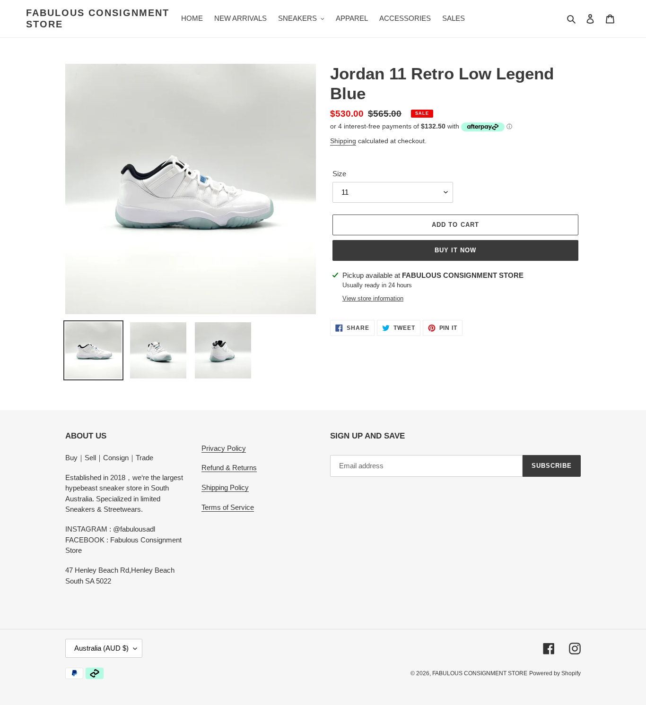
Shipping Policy (225, 487)
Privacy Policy (223, 448)
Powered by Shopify (555, 673)
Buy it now (455, 250)
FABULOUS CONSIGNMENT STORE (97, 18)
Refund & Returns (229, 468)
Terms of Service (227, 507)
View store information (372, 298)
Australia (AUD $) (101, 648)
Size (339, 174)
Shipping (343, 141)
